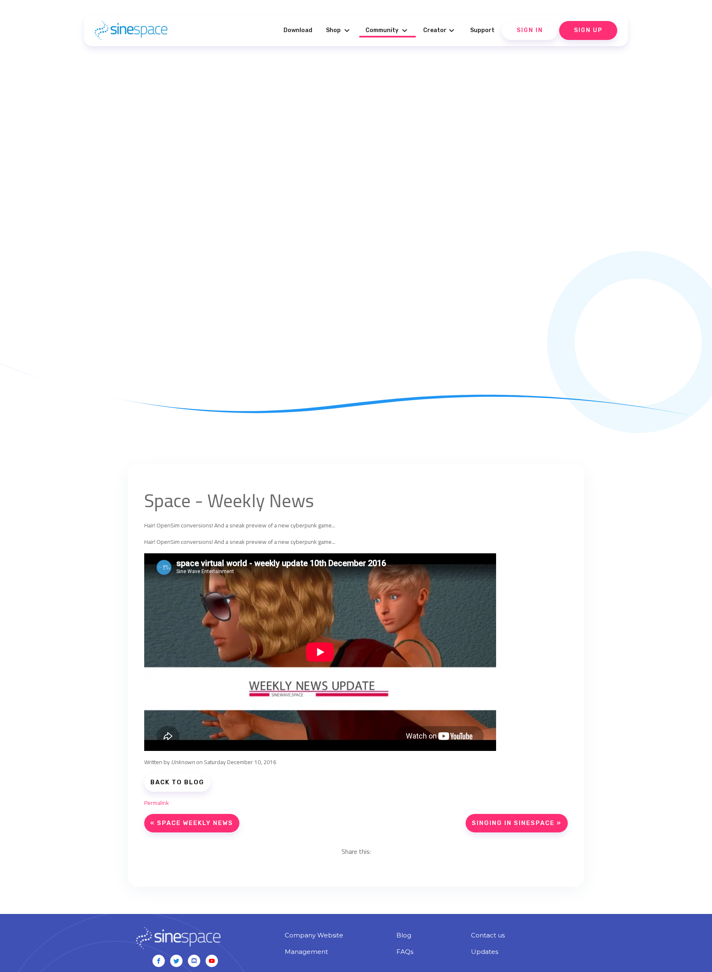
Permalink (156, 802)
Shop (339, 30)
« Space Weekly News (191, 823)
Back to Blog (177, 782)
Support (482, 30)
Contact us (488, 935)
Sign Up (588, 30)
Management (306, 952)
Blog (403, 935)
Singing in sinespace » (517, 823)
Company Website (314, 935)
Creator (440, 30)
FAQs (404, 952)
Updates (484, 952)
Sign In (530, 30)
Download (297, 30)
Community (387, 30)
